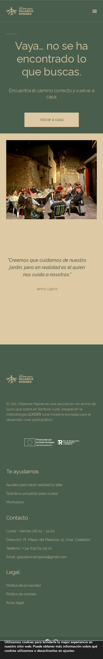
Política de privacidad (23, 585)
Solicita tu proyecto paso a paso (32, 493)
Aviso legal (15, 603)
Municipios (15, 502)
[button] (94, 11)
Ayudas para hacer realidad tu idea (34, 485)
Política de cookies (21, 594)
